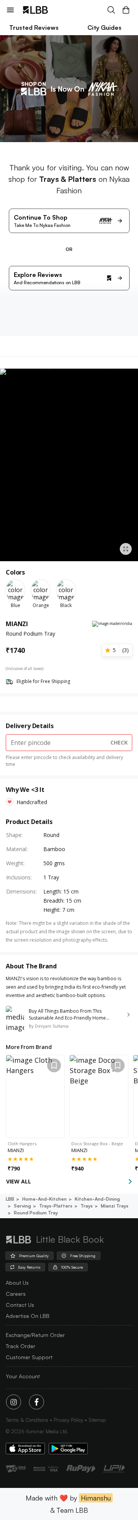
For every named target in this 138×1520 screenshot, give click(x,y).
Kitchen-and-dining (97, 1199)
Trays (86, 1206)
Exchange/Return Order (35, 1335)
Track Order (20, 1346)
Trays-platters (55, 1206)
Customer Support (29, 1357)
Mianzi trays (114, 1206)
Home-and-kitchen (44, 1199)
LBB (10, 1199)
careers (16, 1293)
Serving (22, 1206)
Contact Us (20, 1304)
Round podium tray (36, 1213)
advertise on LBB (27, 1316)
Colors (15, 572)
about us (17, 1282)
